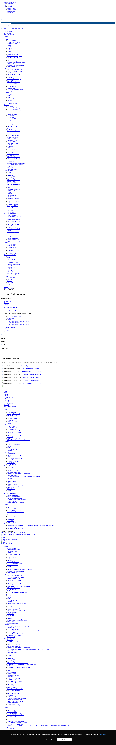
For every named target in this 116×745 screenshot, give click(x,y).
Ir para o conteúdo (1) (10, 2)
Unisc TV (6, 405)
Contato (6, 36)
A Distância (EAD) (12, 427)
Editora (6, 398)
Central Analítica (8, 397)
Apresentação (7, 301)
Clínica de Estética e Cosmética (15, 502)
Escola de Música (12, 509)
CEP (8, 447)
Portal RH (7, 389)
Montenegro (10, 519)
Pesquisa (6, 441)
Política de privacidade (10, 406)
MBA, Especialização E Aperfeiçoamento (18, 440)
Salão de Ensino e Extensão (14, 458)
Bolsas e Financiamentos (14, 475)
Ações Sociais (11, 463)
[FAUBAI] (4, 536)
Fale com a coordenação (10, 307)
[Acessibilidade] (6, 20)
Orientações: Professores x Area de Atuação (19, 321)
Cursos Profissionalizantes (14, 432)
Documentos (10, 318)
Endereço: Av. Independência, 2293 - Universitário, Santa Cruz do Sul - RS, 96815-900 (30, 525)
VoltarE (6, 394)
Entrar (2, 15)
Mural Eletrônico (12, 484)
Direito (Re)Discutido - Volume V (31, 377)
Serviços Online (8, 478)
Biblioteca (7, 395)
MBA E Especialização (13, 472)
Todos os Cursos (11, 426)
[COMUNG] (19, 534)
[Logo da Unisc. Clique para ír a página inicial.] (14, 28)
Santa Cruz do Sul (12, 516)
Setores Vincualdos (12, 460)
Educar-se (10, 434)
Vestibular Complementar (14, 469)
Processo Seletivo (9, 466)
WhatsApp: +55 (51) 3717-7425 (16, 528)
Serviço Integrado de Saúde (14, 498)
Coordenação (7, 332)
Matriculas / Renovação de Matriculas (17, 486)
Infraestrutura (7, 329)
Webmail (9, 490)
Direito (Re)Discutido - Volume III (31, 371)
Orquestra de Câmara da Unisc (15, 512)
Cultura (6, 504)
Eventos (9, 450)
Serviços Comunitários (10, 493)
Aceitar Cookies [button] (64, 739)
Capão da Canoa (11, 518)
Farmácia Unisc (11, 501)
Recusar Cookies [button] (51, 739)
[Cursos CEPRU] (6, 542)
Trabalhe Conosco (9, 34)
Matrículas (10, 456)
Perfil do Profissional (9, 327)
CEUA (9, 446)
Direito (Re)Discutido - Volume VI (31, 380)
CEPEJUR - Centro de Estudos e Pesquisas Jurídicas (18, 313)
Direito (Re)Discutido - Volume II (31, 368)
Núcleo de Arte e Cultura (14, 510)
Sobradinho (10, 521)
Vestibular (10, 467)
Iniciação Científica (12, 449)
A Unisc (6, 409)
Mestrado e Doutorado (13, 438)
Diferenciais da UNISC (10, 310)
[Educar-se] (4, 540)
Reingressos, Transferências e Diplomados (18, 473)
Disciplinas (7, 304)
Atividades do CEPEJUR (14, 316)
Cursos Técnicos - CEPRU (14, 430)
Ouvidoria (10, 420)
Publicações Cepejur (12, 322)
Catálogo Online (11, 481)
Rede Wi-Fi (10, 487)
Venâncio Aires (11, 522)
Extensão (6, 452)
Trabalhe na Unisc (12, 421)
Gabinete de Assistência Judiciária (16, 499)
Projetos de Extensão (13, 461)
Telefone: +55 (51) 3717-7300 (15, 527)
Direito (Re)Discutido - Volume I (30, 366)
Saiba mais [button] (102, 734)
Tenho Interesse (5, 355)
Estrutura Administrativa (13, 418)
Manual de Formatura (13, 483)
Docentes (6, 303)
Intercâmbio (7, 330)
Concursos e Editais (12, 415)
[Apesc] (3, 537)
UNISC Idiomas (8, 403)
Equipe (9, 319)
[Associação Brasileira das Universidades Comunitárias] (16, 533)
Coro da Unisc (11, 507)
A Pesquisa (10, 443)
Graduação (10, 437)
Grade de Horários (9, 306)
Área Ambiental (11, 412)
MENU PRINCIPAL (6, 543)
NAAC (6, 392)
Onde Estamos (8, 31)
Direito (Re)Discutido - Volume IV (31, 374)
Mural (5, 391)
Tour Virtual (7, 33)
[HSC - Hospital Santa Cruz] (9, 539)
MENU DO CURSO (6, 298)
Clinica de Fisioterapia (13, 495)
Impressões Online (12, 492)
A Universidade (11, 411)
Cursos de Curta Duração (14, 435)
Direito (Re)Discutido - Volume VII (32, 383)
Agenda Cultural (11, 505)
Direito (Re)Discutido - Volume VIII (32, 386)
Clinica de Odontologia (13, 496)
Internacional (14, 20)
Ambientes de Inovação (13, 444)
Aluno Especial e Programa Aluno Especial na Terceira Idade (23, 476)
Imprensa (6, 400)
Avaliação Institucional (13, 414)
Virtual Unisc (11, 489)
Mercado (6, 312)
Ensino (6, 424)
